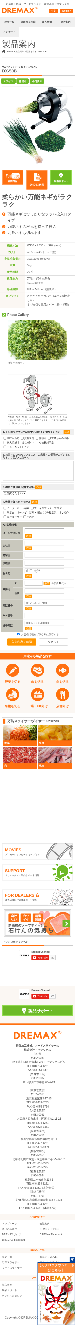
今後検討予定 (46, 442)
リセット (53, 641)
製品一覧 (7, 1256)
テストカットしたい (18, 446)
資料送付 (29, 438)
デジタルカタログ (12, 1295)
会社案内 (45, 1223)
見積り (42, 438)
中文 (53, 10)
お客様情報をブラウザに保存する (40, 634)
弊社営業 (51, 512)
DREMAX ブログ (11, 1234)
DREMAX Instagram (13, 1239)
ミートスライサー (12, 1267)
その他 (30, 516)
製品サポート (9, 1290)
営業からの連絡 (60, 438)
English (66, 10)
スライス (8, 81)
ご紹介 (65, 512)
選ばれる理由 (9, 1229)
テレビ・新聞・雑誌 (30, 512)
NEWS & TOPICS (49, 1229)
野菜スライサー (11, 1262)
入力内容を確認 (21, 641)
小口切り (37, 81)
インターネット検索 (18, 508)
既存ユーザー (14, 516)
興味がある (13, 438)
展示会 (10, 512)
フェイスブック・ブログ (48, 508)
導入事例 (7, 1284)
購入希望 (12, 442)
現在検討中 (28, 442)
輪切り (22, 81)
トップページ (9, 1223)
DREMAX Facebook (51, 1234)
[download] (37, 180)
